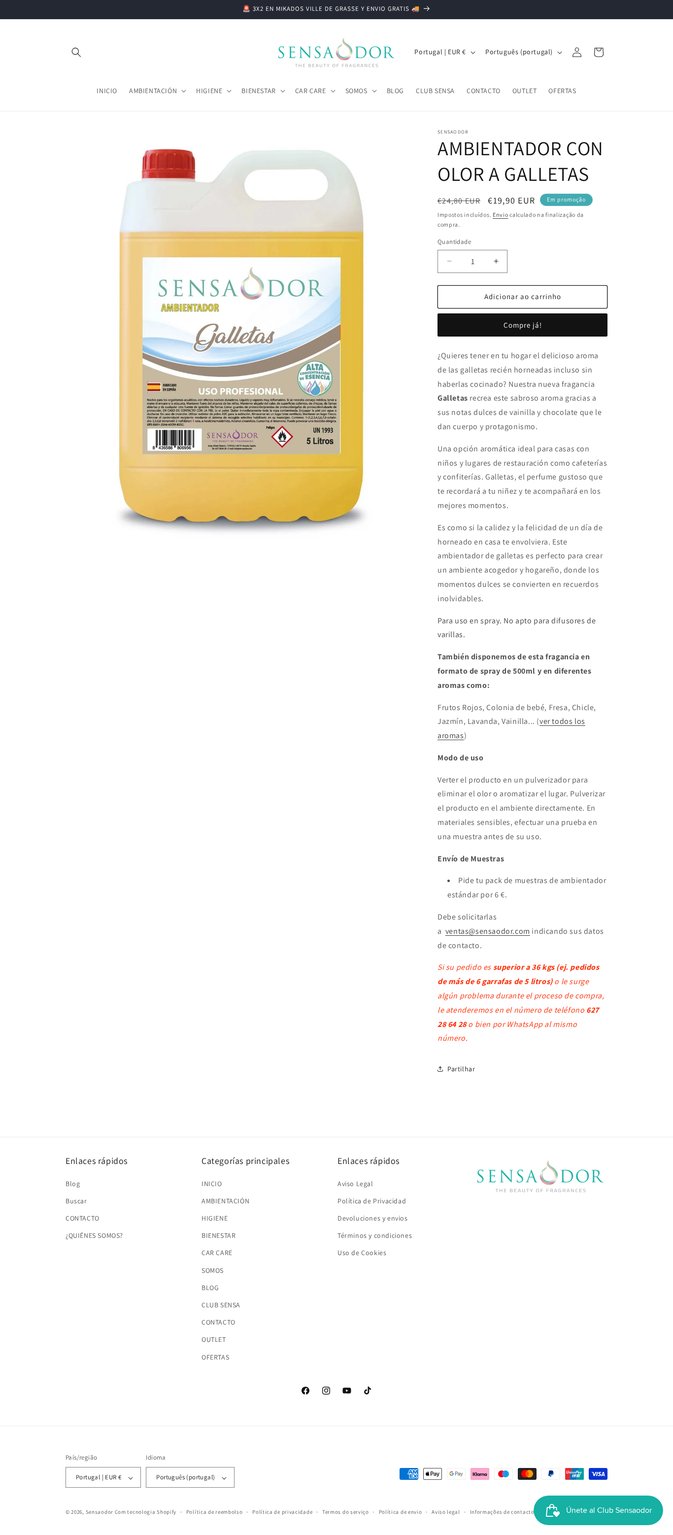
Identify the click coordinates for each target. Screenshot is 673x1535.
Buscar (76, 1200)
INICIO (212, 1183)
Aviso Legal (355, 1183)
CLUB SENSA (221, 1304)
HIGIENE (215, 1217)
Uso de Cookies (361, 1252)
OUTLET (214, 1339)
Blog (73, 1183)
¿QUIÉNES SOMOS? (94, 1235)
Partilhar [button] (461, 1068)
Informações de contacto (502, 1511)
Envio (500, 214)
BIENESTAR (219, 1235)
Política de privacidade (282, 1511)
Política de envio (400, 1511)
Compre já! (523, 325)
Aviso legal (446, 1511)
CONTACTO (83, 1217)
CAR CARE (217, 1252)
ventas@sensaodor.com (487, 931)
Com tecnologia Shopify (145, 1512)
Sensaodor (99, 1512)
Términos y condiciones (374, 1235)
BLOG (210, 1287)
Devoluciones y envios (372, 1217)
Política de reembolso (214, 1511)
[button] (76, 52)
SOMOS (213, 1269)
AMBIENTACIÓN (225, 1200)
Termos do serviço (345, 1511)
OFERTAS (215, 1356)
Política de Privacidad (371, 1200)
